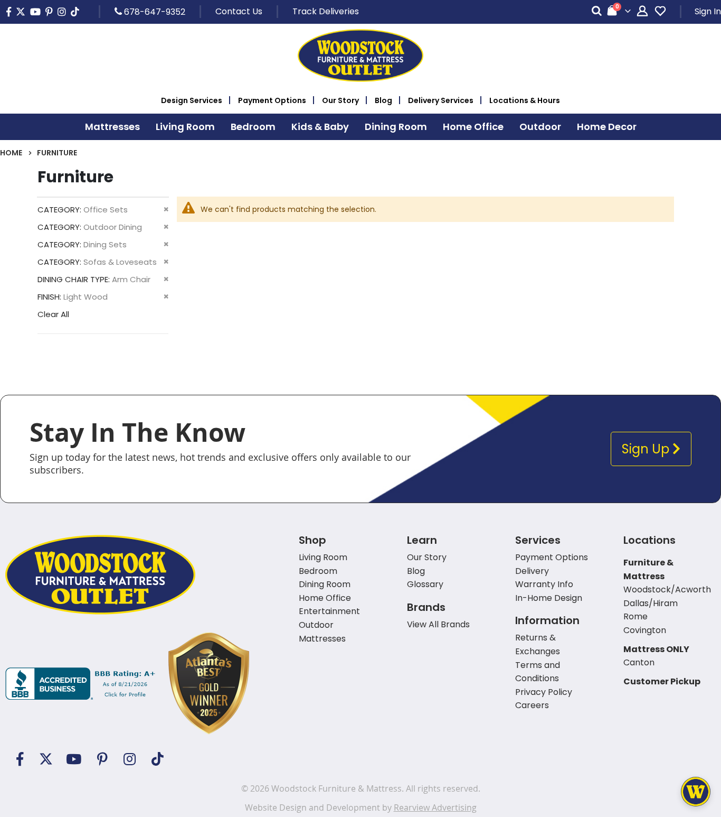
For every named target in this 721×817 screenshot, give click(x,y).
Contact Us (238, 11)
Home (11, 152)
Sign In (708, 11)
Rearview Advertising (435, 807)
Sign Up (647, 449)
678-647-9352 (153, 11)
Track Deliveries (325, 11)
